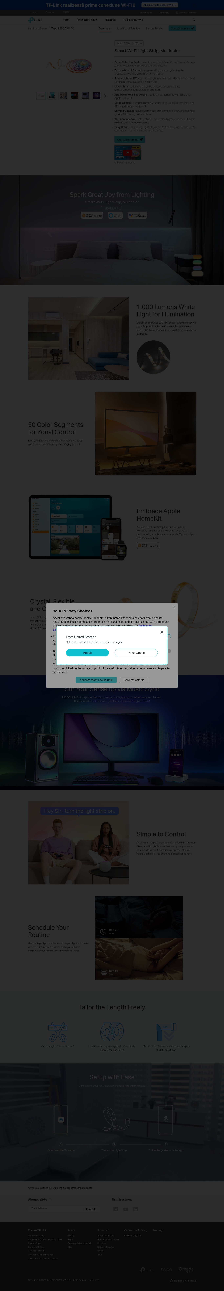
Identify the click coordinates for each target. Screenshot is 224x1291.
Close (161, 632)
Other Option (136, 652)
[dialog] (112, 645)
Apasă (87, 652)
